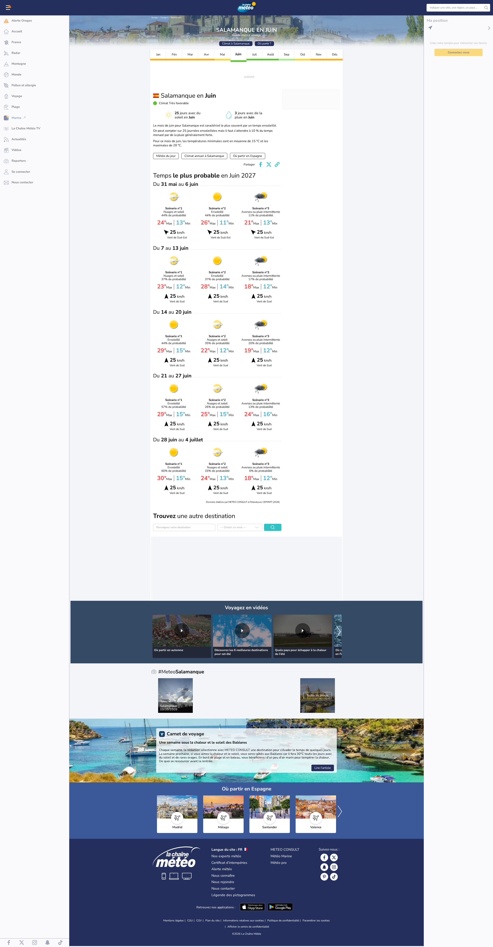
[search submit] (486, 8)
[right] (338, 632)
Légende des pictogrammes (233, 895)
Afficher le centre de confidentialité (248, 926)
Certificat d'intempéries (229, 862)
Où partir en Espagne (247, 156)
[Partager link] (277, 164)
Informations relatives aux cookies (243, 920)
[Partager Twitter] (268, 164)
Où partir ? (264, 43)
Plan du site (212, 920)
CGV (199, 920)
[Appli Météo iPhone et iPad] (252, 907)
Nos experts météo (226, 856)
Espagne (164, 17)
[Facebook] (324, 857)
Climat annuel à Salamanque (204, 156)
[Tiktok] (334, 877)
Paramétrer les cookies (316, 920)
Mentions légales (173, 920)
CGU (190, 920)
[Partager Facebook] (260, 164)
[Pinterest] (324, 877)
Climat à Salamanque (236, 43)
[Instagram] (334, 867)
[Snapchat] (324, 867)
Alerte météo (221, 869)
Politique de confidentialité (283, 920)
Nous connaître (223, 875)
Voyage (154, 17)
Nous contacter (223, 888)
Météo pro (279, 862)
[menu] (9, 8)
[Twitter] (334, 857)
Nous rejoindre (222, 882)
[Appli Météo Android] (280, 907)
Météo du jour (166, 156)
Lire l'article (322, 768)
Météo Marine (281, 856)
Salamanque (176, 17)
